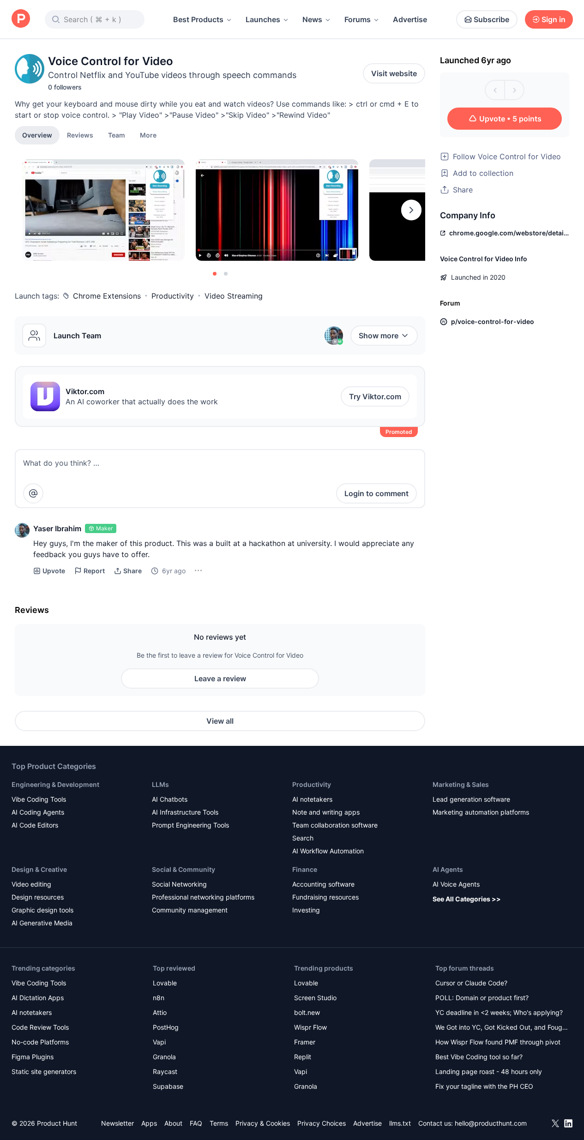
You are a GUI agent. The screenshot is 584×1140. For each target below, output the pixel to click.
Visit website (394, 73)
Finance (304, 869)
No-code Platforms (40, 1042)
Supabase (168, 1086)
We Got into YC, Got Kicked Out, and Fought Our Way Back (501, 1028)
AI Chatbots (169, 799)
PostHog (166, 1027)
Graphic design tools (42, 910)
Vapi (159, 1042)
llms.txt (400, 1123)
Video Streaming (234, 295)
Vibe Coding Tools (39, 799)
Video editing (31, 884)
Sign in (554, 19)
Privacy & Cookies (262, 1123)
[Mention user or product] (33, 493)
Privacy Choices (321, 1123)
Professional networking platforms (203, 897)
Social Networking (179, 884)
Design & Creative (39, 869)
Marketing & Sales (461, 784)
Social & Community (183, 869)
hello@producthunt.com (491, 1123)
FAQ (196, 1123)
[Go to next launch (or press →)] (514, 90)
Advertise (410, 19)
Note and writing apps (326, 812)
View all (220, 721)
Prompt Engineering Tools (190, 825)
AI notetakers (312, 799)
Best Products (198, 19)
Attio (160, 1012)
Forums (357, 19)
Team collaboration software (335, 825)
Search (302, 838)
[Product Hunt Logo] (21, 19)
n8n (158, 998)
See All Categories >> (467, 899)
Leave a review (220, 678)
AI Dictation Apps (38, 998)
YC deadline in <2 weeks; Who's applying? (499, 1012)
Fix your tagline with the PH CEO (484, 1086)
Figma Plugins (33, 1057)
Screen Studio (315, 998)
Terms (219, 1123)
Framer (304, 1042)
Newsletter (117, 1123)
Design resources (38, 897)
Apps (149, 1123)
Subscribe (491, 19)
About (173, 1123)
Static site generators (44, 1071)
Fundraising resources (325, 897)
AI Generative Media (42, 923)
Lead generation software (471, 799)
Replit (302, 1057)
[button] (148, 134)
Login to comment (376, 493)
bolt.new (307, 1012)
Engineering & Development (55, 784)
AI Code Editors (35, 825)
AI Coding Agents (38, 812)
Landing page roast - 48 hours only (488, 1071)
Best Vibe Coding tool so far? (479, 1057)
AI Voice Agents (456, 884)
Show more (378, 335)
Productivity (172, 295)
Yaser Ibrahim (57, 528)
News (312, 19)
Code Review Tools (40, 1027)
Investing (306, 910)
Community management (190, 910)
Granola (164, 1057)
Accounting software (323, 884)
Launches (263, 19)
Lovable (165, 983)
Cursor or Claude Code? (471, 983)
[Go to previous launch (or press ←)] (495, 90)
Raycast (165, 1071)
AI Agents (448, 869)
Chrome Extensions (107, 295)
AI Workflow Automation (328, 851)
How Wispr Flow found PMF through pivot (497, 1042)
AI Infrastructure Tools (185, 812)
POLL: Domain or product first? (482, 998)
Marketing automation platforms (481, 812)
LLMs (160, 784)
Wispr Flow (310, 1027)
